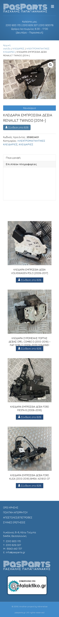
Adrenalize (42, 606)
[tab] (29, 157)
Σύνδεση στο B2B (18, 127)
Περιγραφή (13, 157)
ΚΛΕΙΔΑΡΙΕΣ (18, 48)
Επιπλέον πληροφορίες (21, 164)
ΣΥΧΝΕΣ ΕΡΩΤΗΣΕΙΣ (14, 522)
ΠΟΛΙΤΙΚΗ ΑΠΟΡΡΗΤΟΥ (15, 512)
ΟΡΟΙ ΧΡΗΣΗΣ (10, 507)
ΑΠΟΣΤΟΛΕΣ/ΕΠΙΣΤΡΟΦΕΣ (17, 517)
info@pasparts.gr (15, 552)
